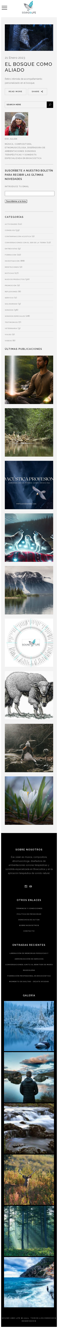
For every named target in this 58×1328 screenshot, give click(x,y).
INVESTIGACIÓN (12, 261)
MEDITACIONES (12, 267)
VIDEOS (8, 341)
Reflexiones (11, 292)
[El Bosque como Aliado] (29, 37)
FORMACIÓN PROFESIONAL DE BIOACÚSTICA (29, 976)
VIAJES (8, 334)
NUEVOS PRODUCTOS (15, 279)
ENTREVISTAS (11, 249)
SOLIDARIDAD (11, 304)
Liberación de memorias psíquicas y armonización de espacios (29, 956)
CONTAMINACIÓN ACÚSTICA (18, 236)
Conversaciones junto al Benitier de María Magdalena (29, 967)
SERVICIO (9, 298)
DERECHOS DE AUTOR (29, 920)
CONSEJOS (10, 230)
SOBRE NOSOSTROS (29, 925)
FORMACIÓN (10, 255)
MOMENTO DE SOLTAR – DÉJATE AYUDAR (29, 981)
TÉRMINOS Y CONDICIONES (29, 908)
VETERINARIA (11, 328)
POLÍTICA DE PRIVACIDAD (29, 914)
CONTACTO (29, 931)
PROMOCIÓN (10, 285)
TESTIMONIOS (11, 322)
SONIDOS (9, 310)
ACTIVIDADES (11, 224)
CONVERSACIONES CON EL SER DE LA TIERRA (25, 242)
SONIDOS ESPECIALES (15, 316)
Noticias (9, 273)
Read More (15, 92)
